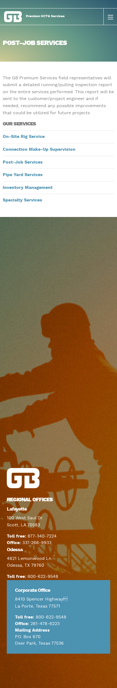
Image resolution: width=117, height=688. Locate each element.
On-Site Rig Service (24, 137)
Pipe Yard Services (23, 175)
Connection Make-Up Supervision (39, 149)
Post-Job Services (23, 162)
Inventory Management (28, 188)
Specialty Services (22, 200)
